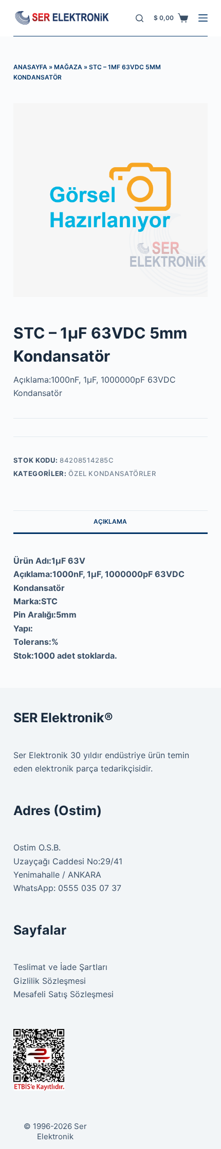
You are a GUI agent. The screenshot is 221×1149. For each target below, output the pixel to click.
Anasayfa (30, 67)
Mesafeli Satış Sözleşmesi (63, 994)
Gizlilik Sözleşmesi (49, 981)
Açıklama (110, 521)
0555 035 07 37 (89, 888)
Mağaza (68, 67)
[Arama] (139, 18)
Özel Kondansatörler (112, 473)
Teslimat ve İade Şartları (60, 967)
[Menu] (203, 18)
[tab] (110, 521)
